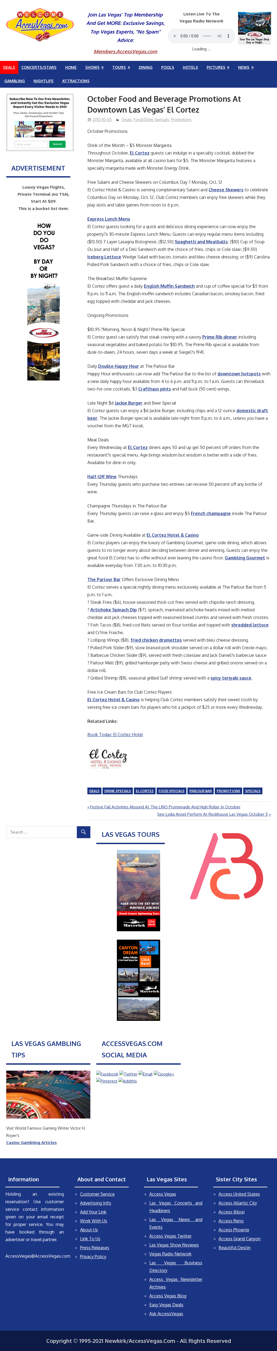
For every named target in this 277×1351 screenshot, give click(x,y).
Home (71, 67)
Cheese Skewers (226, 189)
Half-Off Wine (102, 476)
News (243, 67)
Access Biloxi (232, 1212)
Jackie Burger (129, 403)
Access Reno (231, 1221)
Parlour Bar (200, 791)
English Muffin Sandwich (169, 286)
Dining (146, 67)
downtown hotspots (239, 373)
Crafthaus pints (154, 389)
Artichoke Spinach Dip (113, 609)
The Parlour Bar (104, 579)
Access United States (239, 1194)
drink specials (117, 791)
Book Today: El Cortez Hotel (115, 734)
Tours (119, 67)
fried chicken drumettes (156, 640)
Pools (167, 67)
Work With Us (93, 1221)
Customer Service (97, 1194)
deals (94, 791)
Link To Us (90, 1238)
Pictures (216, 67)
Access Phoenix (234, 1229)
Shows (92, 67)
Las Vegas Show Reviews (174, 1245)
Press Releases (94, 1247)
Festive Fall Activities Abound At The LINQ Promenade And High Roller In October (165, 806)
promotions (228, 791)
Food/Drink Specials (151, 119)
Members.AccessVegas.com (125, 51)
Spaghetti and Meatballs (201, 241)
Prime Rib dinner (219, 337)
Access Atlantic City (238, 1203)
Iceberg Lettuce (104, 257)
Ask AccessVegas (166, 1313)
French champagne (211, 513)
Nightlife (44, 80)
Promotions (181, 119)
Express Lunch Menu (108, 219)
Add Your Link (93, 1212)
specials (252, 791)
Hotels (190, 67)
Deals (9, 67)
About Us (89, 1229)
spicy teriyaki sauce (230, 678)
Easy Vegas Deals (166, 1304)
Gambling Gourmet (245, 557)
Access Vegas (162, 1194)
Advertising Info (95, 1203)
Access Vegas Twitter (170, 1236)
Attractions (76, 80)
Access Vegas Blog (167, 1295)
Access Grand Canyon (239, 1238)
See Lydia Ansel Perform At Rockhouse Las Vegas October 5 (212, 814)
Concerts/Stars (39, 67)
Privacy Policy (93, 1256)
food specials (171, 791)
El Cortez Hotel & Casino (173, 535)
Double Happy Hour (118, 366)
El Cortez (140, 153)
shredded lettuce (250, 625)
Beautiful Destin (234, 1247)
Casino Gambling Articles (31, 1142)
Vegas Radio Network (170, 1254)
